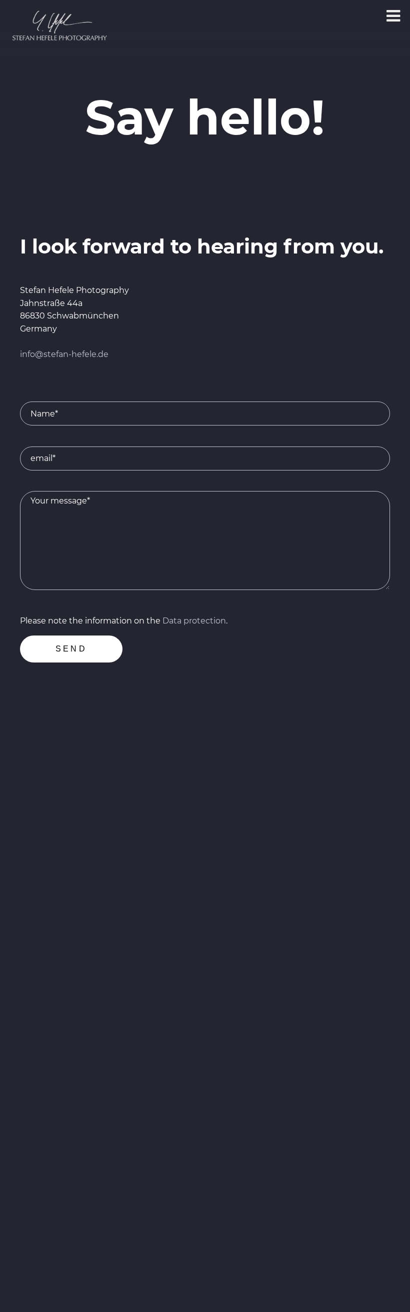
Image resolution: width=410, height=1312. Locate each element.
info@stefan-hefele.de (64, 354)
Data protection (194, 621)
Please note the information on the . (124, 621)
